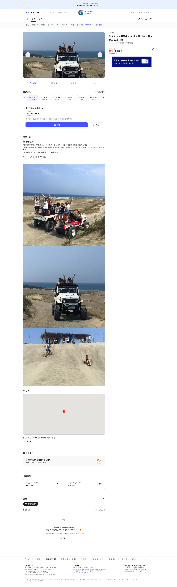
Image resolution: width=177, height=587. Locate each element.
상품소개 (53, 83)
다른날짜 (100, 92)
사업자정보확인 (47, 569)
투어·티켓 (54, 25)
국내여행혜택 (98, 25)
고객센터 (134, 559)
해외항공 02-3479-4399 (80, 571)
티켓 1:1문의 (84, 572)
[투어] (33, 19)
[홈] (27, 19)
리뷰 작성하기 (64, 538)
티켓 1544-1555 (88, 568)
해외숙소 (35, 25)
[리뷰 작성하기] (103, 499)
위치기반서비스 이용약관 (68, 559)
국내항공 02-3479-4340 (95, 571)
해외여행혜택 (86, 25)
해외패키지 (45, 25)
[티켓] (40, 19)
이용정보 (74, 83)
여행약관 (83, 559)
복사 (54, 438)
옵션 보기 (56, 125)
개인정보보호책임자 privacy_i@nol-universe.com (138, 571)
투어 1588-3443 (77, 568)
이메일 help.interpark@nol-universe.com (96, 569)
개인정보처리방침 (50, 559)
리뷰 (94, 83)
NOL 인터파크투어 (31, 504)
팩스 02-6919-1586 (78, 569)
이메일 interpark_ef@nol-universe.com (135, 569)
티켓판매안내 (112, 559)
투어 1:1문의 (76, 572)
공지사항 (124, 559)
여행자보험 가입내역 (97, 559)
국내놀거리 (74, 25)
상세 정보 (95, 125)
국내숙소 (64, 25)
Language (146, 559)
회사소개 (27, 559)
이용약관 (38, 559)
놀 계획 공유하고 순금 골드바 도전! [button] (56, 12)
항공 (27, 25)
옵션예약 (33, 83)
